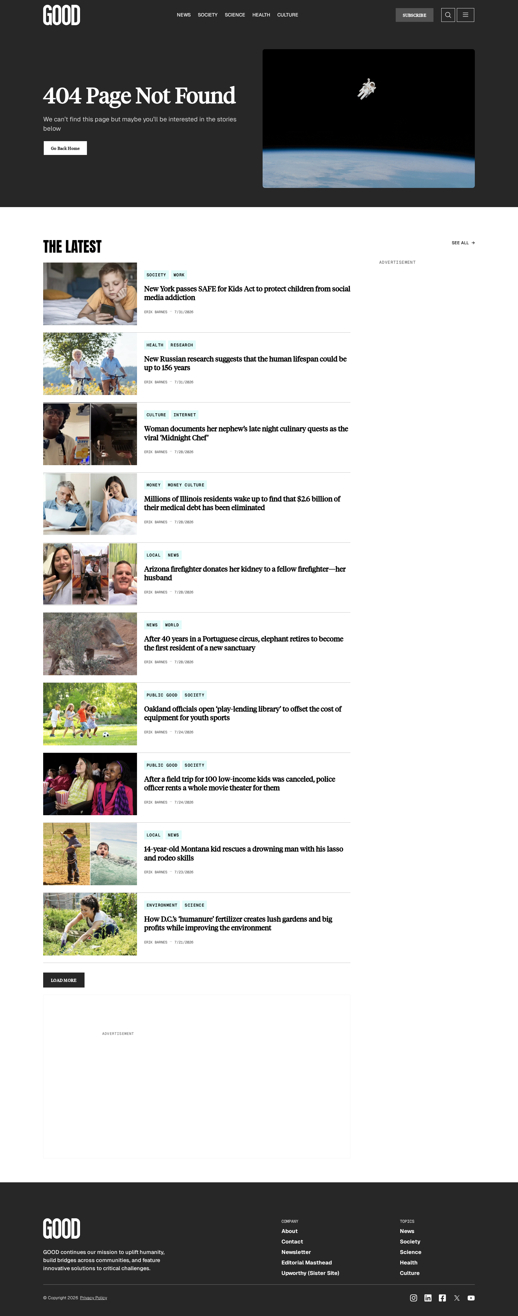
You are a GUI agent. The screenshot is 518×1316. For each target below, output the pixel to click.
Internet (185, 414)
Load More (64, 980)
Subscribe (414, 15)
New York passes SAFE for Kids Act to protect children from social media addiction (247, 293)
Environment (162, 905)
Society (208, 15)
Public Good (162, 695)
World (172, 625)
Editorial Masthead (306, 1262)
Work (179, 275)
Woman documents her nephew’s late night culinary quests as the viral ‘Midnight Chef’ (246, 433)
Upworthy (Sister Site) (310, 1273)
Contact (292, 1241)
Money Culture (186, 485)
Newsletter (296, 1252)
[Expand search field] (448, 15)
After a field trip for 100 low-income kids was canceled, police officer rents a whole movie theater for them (239, 783)
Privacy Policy (93, 1297)
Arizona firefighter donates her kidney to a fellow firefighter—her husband (245, 573)
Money (154, 485)
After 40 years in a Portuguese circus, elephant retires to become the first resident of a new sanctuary (243, 643)
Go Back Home (65, 148)
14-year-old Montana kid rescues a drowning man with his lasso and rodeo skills (243, 853)
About (289, 1231)
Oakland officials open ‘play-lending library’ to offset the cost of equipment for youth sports (242, 713)
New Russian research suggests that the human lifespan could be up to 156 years (245, 363)
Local (154, 555)
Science (235, 15)
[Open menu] (465, 15)
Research (182, 345)
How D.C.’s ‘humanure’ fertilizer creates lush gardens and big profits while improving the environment (238, 923)
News (184, 15)
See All (460, 242)
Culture (287, 15)
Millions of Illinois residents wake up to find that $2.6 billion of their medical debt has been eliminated (242, 503)
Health (261, 15)
